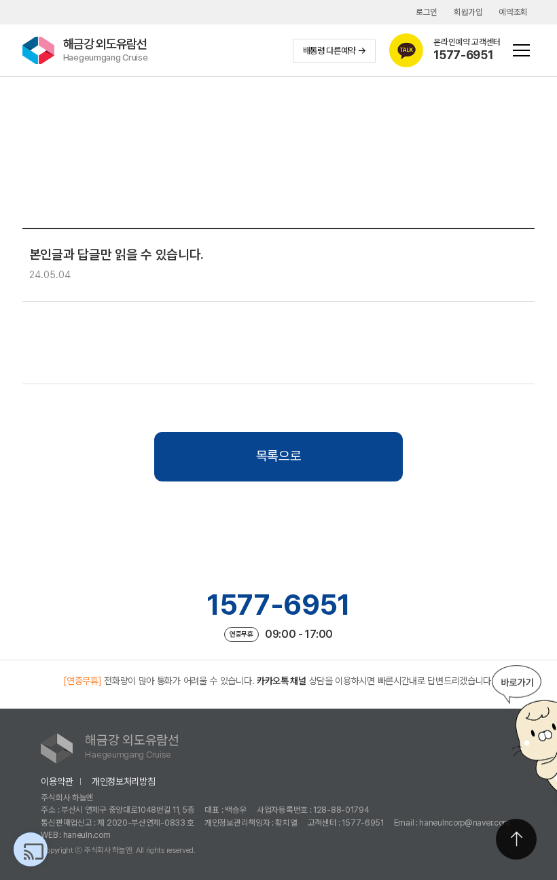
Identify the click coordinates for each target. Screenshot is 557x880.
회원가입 (468, 12)
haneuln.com (87, 835)
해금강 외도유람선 (105, 49)
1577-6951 (278, 605)
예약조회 (513, 12)
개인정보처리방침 (124, 781)
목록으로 (279, 456)
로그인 (426, 12)
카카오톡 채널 (281, 680)
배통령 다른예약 (329, 50)
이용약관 (57, 781)
